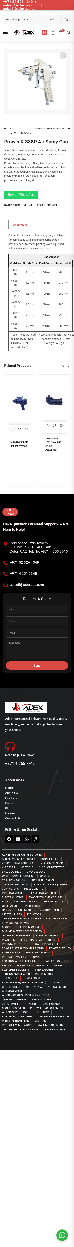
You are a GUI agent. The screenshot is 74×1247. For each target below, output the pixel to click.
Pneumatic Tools (33, 205)
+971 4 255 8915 (20, 763)
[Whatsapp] (27, 839)
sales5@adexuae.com (21, 5)
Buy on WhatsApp (21, 195)
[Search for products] (66, 19)
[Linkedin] (18, 839)
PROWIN (51, 205)
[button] (63, 366)
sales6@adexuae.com (21, 9)
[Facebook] (9, 839)
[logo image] (23, 32)
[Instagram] (35, 839)
